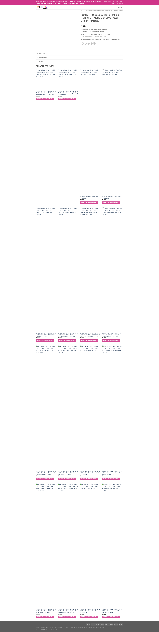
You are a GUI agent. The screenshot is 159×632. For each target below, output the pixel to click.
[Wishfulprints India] (44, 7)
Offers (41, 61)
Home (82, 11)
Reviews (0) (43, 57)
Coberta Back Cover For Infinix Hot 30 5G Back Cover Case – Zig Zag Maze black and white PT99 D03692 (68, 611)
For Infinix (108, 11)
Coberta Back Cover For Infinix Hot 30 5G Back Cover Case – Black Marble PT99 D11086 (90, 473)
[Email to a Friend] (88, 43)
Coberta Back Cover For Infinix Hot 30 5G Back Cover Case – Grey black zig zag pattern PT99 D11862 (68, 93)
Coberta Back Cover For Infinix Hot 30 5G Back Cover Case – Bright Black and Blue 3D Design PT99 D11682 (46, 93)
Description (43, 53)
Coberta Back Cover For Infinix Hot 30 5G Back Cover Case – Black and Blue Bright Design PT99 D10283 (46, 473)
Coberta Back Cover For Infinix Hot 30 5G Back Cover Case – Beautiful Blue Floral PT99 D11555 (46, 334)
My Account (120, 3)
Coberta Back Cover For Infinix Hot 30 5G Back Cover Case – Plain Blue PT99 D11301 (90, 611)
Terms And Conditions (80, 627)
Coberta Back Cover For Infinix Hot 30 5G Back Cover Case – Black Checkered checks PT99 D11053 (68, 334)
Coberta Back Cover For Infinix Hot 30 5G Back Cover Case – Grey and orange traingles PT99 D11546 (112, 334)
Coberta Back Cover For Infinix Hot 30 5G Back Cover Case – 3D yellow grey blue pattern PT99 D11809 (68, 473)
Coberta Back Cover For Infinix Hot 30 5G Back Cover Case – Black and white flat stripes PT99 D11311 (112, 473)
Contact (43, 627)
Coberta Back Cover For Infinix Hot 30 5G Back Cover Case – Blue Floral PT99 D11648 (90, 196)
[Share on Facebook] (82, 43)
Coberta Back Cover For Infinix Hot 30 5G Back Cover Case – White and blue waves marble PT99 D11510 (46, 611)
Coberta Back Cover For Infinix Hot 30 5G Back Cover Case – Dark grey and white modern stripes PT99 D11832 (90, 334)
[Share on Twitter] (85, 43)
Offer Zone (115, 1)
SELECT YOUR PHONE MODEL (45, 98)
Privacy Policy (68, 627)
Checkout (113, 3)
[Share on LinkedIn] (94, 43)
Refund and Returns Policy (54, 627)
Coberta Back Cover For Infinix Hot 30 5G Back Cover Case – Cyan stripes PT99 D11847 (112, 196)
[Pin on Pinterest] (91, 43)
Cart (121, 1)
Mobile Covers (107, 1)
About (38, 627)
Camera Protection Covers (95, 11)
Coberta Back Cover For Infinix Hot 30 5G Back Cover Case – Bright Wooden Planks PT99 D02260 (112, 611)
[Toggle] (37, 53)
